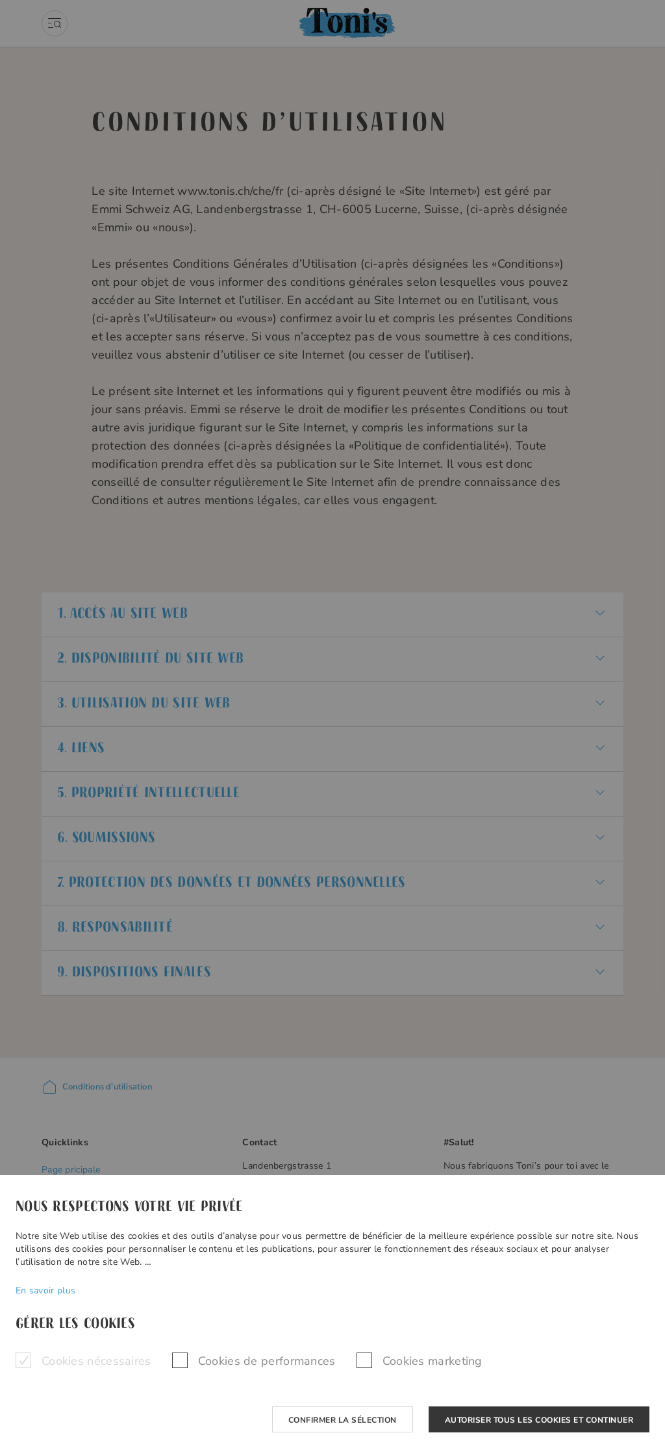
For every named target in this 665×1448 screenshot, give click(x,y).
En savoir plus (45, 1290)
